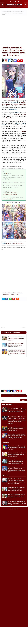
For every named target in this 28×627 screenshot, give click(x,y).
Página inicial (4, 11)
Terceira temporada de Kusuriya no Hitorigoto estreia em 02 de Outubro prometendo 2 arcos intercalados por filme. (16, 352)
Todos (17, 294)
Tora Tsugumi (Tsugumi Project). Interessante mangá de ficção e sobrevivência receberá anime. (15, 461)
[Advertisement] (14, 32)
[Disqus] (13, 272)
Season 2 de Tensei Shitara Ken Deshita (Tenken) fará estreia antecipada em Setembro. (15, 345)
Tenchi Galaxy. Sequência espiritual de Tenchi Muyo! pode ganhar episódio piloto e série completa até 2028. (16, 469)
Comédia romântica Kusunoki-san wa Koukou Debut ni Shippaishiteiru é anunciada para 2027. (17, 454)
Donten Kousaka (20, 114)
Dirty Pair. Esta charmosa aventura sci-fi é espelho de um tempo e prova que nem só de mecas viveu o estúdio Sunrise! (17, 436)
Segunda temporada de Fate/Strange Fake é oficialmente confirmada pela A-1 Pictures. (16, 447)
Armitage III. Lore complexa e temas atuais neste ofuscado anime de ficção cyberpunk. (16, 428)
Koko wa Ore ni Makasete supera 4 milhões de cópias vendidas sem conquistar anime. (16, 496)
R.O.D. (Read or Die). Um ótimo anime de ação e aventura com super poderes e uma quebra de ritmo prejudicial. (17, 411)
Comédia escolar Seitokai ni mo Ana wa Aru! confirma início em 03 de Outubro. (16, 338)
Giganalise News (6, 294)
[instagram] (13, 1)
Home (11, 508)
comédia (9, 11)
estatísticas (20, 292)
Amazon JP (9, 243)
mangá (12, 294)
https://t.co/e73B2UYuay (10, 192)
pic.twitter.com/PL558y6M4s (10, 194)
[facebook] (15, 1)
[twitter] (11, 1)
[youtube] (18, 1)
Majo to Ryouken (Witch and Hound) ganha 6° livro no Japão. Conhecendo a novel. (17, 503)
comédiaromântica (12, 292)
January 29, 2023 (7, 199)
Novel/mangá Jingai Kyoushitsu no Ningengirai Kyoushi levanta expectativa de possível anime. (16, 489)
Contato (16, 508)
